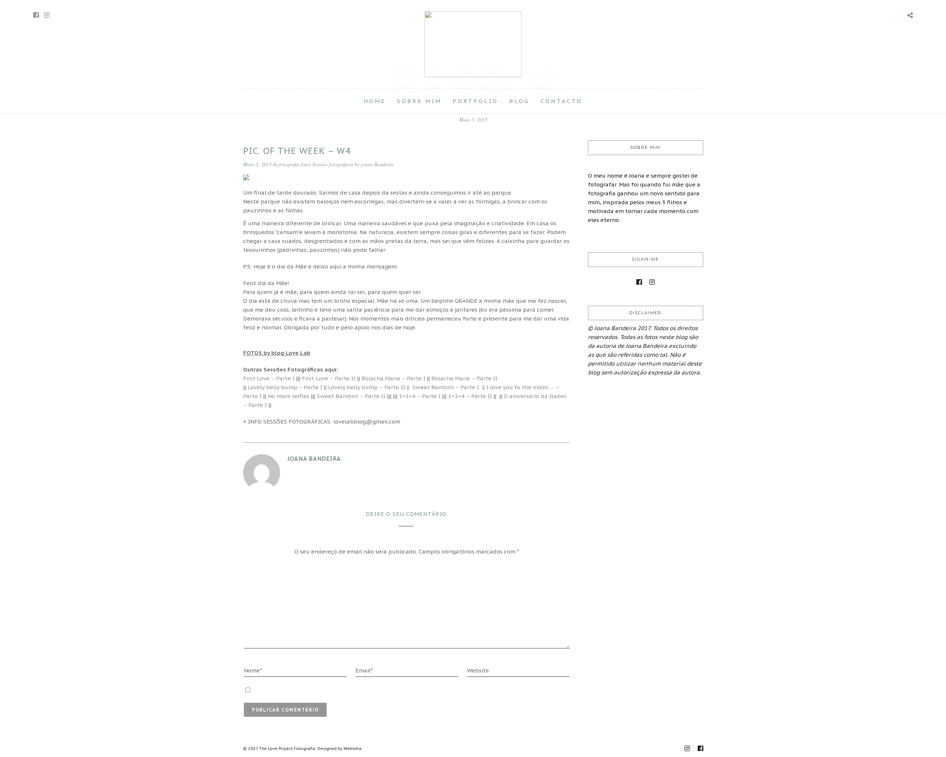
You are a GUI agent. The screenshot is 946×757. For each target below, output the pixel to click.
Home (375, 101)
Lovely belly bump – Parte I (284, 387)
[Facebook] (639, 282)
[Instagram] (47, 15)
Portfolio (475, 101)
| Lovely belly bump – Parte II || (367, 387)
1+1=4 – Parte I (419, 396)
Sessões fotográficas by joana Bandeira (353, 164)
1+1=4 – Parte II (470, 396)
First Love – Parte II (328, 378)
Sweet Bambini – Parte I (447, 387)
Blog (519, 101)
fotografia (289, 164)
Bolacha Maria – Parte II (464, 378)
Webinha (352, 748)
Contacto (561, 101)
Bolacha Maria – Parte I (393, 378)
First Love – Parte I (269, 378)
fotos (306, 164)
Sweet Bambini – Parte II (351, 396)
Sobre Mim (419, 101)
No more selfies (288, 396)
